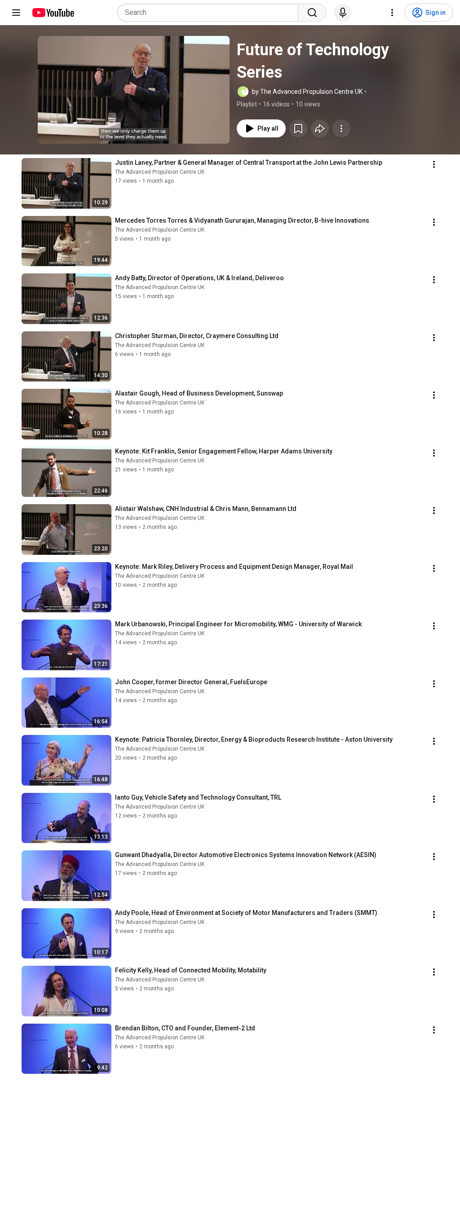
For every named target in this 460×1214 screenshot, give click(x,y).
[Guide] (16, 12)
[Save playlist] (298, 128)
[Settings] (392, 12)
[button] (134, 90)
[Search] (312, 13)
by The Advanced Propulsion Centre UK (307, 91)
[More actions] (341, 128)
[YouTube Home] (52, 12)
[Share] (320, 128)
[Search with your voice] (343, 13)
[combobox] (210, 12)
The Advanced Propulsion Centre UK (159, 172)
